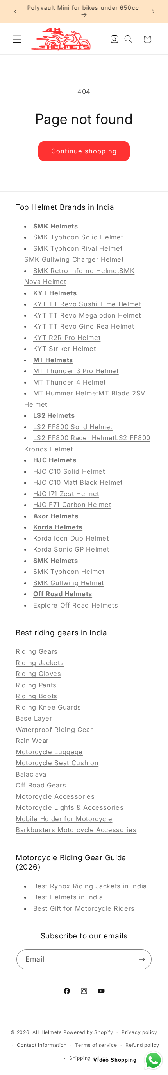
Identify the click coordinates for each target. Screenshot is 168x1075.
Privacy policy (139, 1032)
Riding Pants (36, 685)
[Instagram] (114, 41)
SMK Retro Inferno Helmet (76, 271)
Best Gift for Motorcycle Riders (84, 908)
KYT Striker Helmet (64, 348)
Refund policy (142, 1045)
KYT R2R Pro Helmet (67, 338)
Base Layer (34, 718)
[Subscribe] (141, 959)
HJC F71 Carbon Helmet (72, 505)
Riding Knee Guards (48, 707)
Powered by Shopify (88, 1032)
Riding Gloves (38, 674)
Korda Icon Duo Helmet (71, 538)
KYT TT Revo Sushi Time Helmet (87, 304)
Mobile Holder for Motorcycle (64, 819)
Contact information (42, 1045)
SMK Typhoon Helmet (69, 571)
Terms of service (96, 1045)
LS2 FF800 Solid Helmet (73, 427)
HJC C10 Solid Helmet (69, 471)
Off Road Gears (41, 785)
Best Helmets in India (68, 897)
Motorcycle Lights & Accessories (69, 807)
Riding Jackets (40, 663)
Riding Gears (37, 651)
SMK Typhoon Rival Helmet (78, 248)
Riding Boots (36, 696)
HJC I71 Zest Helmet (66, 494)
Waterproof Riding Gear (54, 729)
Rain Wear (32, 740)
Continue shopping (84, 151)
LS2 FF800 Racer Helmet (74, 438)
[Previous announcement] (15, 11)
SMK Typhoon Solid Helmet (78, 237)
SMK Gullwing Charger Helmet (74, 259)
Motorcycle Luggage (49, 752)
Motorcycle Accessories (55, 796)
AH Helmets (47, 1032)
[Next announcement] (153, 11)
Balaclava (31, 774)
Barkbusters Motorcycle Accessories (76, 830)
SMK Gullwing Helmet (68, 583)
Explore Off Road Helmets (75, 605)
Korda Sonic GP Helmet (71, 549)
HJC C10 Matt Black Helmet (78, 482)
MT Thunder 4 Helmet (69, 382)
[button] (17, 39)
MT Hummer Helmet (66, 393)
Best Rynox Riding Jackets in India (90, 886)
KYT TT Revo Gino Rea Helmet (83, 326)
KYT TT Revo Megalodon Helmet (87, 315)
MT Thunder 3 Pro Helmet (76, 371)
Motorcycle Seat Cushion (57, 763)
